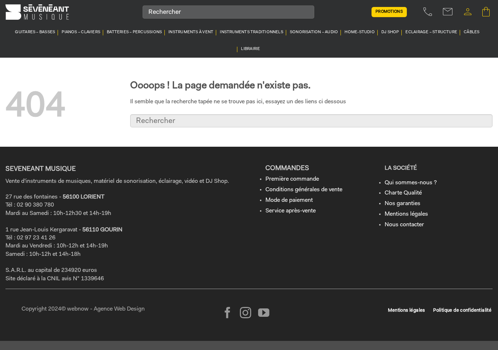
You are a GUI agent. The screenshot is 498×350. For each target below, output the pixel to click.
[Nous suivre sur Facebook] (227, 313)
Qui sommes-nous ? (411, 183)
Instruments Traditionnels (251, 32)
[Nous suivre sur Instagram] (245, 313)
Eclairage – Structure (431, 32)
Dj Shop (390, 32)
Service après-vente (290, 211)
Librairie (250, 49)
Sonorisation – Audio (314, 32)
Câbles (471, 32)
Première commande (292, 179)
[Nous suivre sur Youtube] (263, 313)
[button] (467, 11)
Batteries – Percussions (134, 32)
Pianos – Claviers (81, 32)
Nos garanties (402, 204)
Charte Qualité (403, 193)
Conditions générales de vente (303, 190)
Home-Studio (359, 32)
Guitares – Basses (35, 32)
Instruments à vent (190, 32)
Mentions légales (406, 214)
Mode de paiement (289, 200)
